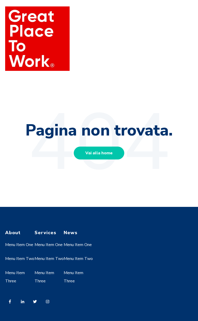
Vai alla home (99, 153)
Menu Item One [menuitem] (19, 245)
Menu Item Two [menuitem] (19, 258)
